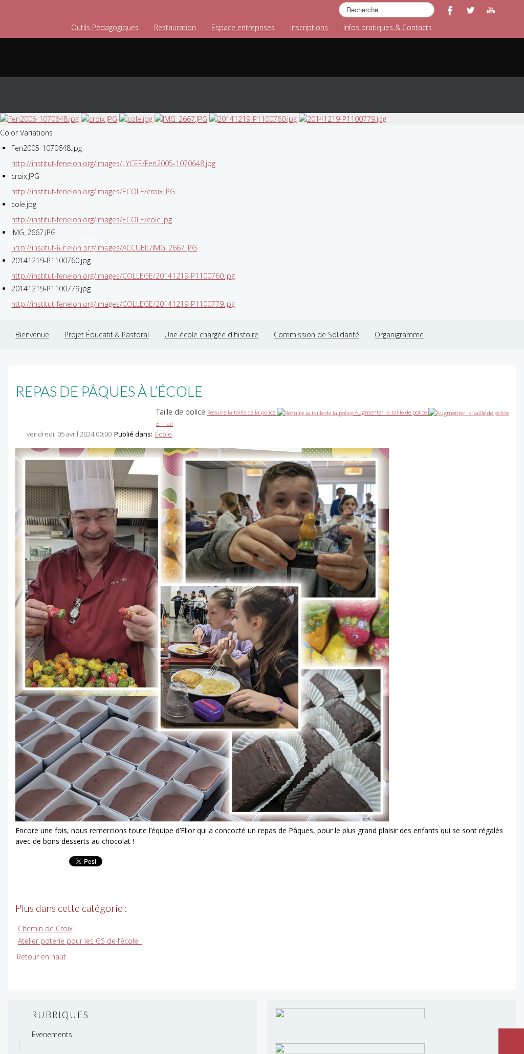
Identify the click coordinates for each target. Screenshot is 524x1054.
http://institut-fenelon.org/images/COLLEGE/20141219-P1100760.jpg (123, 274)
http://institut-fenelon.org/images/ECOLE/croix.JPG (93, 190)
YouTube (491, 10)
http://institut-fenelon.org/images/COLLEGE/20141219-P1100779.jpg (123, 302)
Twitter (470, 10)
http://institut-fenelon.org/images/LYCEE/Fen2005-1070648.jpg (113, 162)
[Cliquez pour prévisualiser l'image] (202, 632)
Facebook (450, 10)
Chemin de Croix (45, 927)
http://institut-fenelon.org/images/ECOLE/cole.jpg (91, 218)
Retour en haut (41, 955)
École (163, 432)
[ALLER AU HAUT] (508, 1038)
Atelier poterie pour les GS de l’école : (80, 939)
